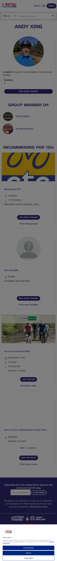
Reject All (28, 553)
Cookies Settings (28, 558)
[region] (28, 542)
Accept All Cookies (28, 548)
